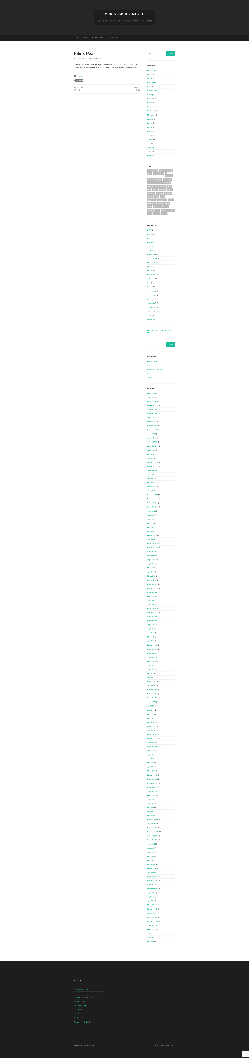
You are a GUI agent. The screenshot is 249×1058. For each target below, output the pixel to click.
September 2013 (152, 620)
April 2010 (150, 767)
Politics (149, 123)
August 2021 (151, 434)
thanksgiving (157, 207)
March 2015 (151, 576)
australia (169, 170)
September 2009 (152, 791)
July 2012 (150, 665)
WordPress (151, 155)
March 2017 (151, 482)
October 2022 (152, 409)
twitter (164, 210)
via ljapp (171, 210)
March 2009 (151, 815)
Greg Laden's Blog (80, 1006)
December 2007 (152, 876)
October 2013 (152, 616)
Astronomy (151, 74)
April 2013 (150, 641)
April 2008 (150, 860)
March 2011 (151, 722)
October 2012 (152, 653)
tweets (157, 210)
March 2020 (151, 454)
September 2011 (152, 698)
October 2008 (152, 836)
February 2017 (152, 486)
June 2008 (150, 852)
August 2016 (151, 511)
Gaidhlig (150, 95)
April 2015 (150, 572)
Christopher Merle (124, 14)
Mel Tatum (77, 1010)
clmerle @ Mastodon (81, 989)
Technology (151, 147)
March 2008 (151, 864)
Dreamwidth (151, 82)
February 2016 (152, 535)
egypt (161, 183)
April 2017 (150, 478)
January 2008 (151, 872)
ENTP (149, 86)
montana (159, 193)
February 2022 (152, 421)
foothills (167, 183)
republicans (151, 203)
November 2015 (152, 547)
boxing (156, 174)
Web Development (99, 38)
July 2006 (150, 933)
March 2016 (151, 531)
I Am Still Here (152, 362)
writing (164, 214)
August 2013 (151, 625)
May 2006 (150, 941)
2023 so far (151, 366)
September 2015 (152, 556)
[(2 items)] (166, 173)
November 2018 (152, 462)
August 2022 (151, 417)
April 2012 (150, 677)
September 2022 (152, 413)
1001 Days (150, 378)
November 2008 (152, 832)
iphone (155, 189)
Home (76, 38)
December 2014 (152, 584)
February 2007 (152, 909)
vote (149, 214)
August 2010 (151, 750)
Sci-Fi (149, 135)
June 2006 (150, 937)
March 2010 (151, 771)
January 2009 (151, 824)
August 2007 (151, 893)
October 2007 (152, 884)
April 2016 (150, 527)
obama (150, 196)
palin (156, 196)
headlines (162, 186)
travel (166, 207)
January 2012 (151, 685)
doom (155, 183)
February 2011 (152, 726)
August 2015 (151, 560)
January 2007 (151, 913)
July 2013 (150, 629)
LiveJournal (151, 111)
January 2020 (151, 458)
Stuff (148, 143)
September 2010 (152, 746)
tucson (150, 210)
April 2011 (150, 718)
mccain (170, 189)
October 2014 (152, 592)
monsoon (151, 193)
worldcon (156, 214)
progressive (162, 200)
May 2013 (150, 637)
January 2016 (151, 539)
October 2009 (152, 787)
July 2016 (150, 515)
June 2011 (150, 710)
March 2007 (151, 905)
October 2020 (152, 442)
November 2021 (152, 430)
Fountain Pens (152, 90)
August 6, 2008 (79, 58)
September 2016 (152, 507)
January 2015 (151, 580)
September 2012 (152, 657)
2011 (149, 170)
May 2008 (150, 856)
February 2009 (152, 819)
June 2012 (150, 669)
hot (149, 189)
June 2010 (150, 759)
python (171, 200)
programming (152, 200)
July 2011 (150, 706)
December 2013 (152, 608)
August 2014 (151, 596)
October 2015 (152, 551)
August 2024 (151, 393)
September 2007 (152, 889)
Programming (151, 275)
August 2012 (151, 661)
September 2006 (152, 925)
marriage (162, 189)
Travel (149, 151)
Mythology (151, 115)
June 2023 (150, 397)
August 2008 (151, 844)
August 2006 (151, 929)
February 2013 (152, 645)
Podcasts (113, 38)
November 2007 (152, 880)
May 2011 (150, 714)
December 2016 (152, 495)
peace (162, 196)
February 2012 (152, 681)
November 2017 (152, 466)
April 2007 (150, 901)
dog (149, 183)
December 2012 (152, 649)
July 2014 (150, 600)
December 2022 (152, 401)
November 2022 (152, 405)
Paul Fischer (78, 1018)
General (80, 76)
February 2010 (152, 775)
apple (155, 170)
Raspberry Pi (151, 131)
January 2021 (151, 438)
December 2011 (152, 690)
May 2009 (150, 807)
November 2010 (152, 738)
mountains (168, 193)
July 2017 (150, 474)
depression (151, 179)
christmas (169, 176)
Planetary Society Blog (81, 1022)
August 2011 (151, 702)
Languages (150, 107)
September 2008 (152, 840)
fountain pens (152, 186)
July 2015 (150, 564)
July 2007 (150, 897)
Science (149, 139)
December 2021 (152, 426)
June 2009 (150, 803)
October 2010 (152, 742)
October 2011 (152, 694)
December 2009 (152, 779)
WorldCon (79, 89)
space (167, 203)
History (149, 103)
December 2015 (152, 543)
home (169, 186)
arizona (162, 170)
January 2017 (151, 491)
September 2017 (152, 470)
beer (149, 174)
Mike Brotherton (79, 1014)
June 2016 (150, 519)
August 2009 (151, 795)
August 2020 (151, 450)
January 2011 (151, 730)
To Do (136, 89)
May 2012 (150, 673)
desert (159, 179)
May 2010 (150, 763)
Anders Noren (164, 1045)
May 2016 (150, 523)
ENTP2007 (77, 997)
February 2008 (152, 868)
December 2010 (152, 734)
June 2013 (150, 633)
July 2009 (150, 799)
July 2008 (150, 848)
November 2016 (152, 499)
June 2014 (150, 604)
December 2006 (152, 917)
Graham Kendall (79, 1002)
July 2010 (150, 755)
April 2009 (150, 811)
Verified (150, 374)
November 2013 (152, 612)
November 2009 (152, 783)
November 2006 (152, 921)
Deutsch (150, 78)
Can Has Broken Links (154, 370)
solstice (160, 203)
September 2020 (152, 446)
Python (85, 38)
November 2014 (152, 588)
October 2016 (152, 503)
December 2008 (152, 828)
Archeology (151, 70)
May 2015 (150, 568)
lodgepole (79, 80)
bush (161, 174)
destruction (167, 179)
